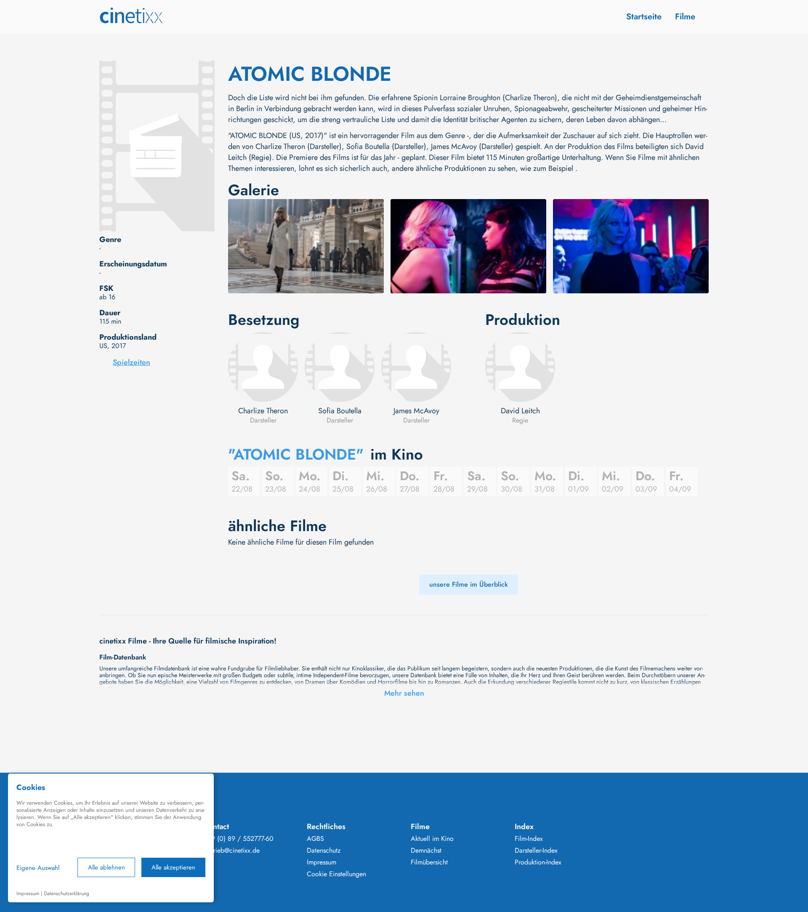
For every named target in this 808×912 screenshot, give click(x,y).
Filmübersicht (429, 862)
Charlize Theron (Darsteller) (298, 146)
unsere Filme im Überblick (468, 584)
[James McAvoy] (416, 367)
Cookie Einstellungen (336, 874)
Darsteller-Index (536, 850)
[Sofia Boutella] (340, 367)
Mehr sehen (404, 693)
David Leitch (520, 410)
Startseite (644, 17)
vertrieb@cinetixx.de (231, 850)
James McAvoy (416, 410)
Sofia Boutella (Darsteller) (386, 146)
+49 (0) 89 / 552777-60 (238, 839)
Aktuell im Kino (432, 839)
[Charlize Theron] (263, 367)
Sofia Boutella (339, 410)
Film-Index (529, 839)
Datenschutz (323, 850)
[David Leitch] (520, 367)
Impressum (321, 862)
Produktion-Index (538, 862)
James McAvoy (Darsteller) (472, 146)
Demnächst (426, 850)
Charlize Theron (263, 410)
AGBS (315, 839)
